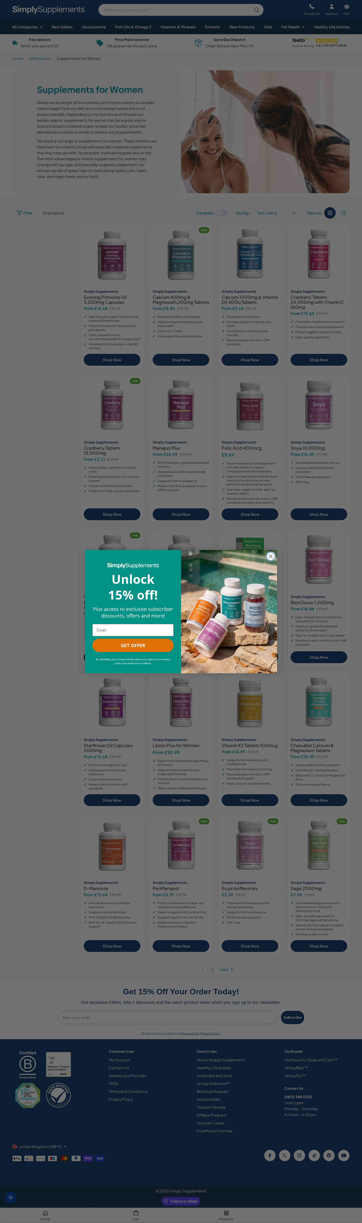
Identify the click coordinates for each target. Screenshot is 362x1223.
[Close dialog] (270, 556)
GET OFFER (133, 645)
